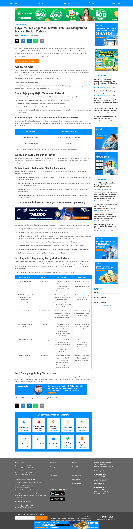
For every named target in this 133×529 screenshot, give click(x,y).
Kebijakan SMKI (76, 475)
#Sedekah (39, 398)
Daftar (119, 3)
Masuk (113, 3)
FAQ (51, 471)
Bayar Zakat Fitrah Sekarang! (26, 61)
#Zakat (17, 398)
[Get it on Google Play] (71, 493)
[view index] (116, 180)
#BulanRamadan (57, 398)
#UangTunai (48, 398)
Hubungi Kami (54, 475)
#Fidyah (23, 398)
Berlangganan (41, 518)
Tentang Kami (54, 467)
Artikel (52, 479)
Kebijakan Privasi (77, 471)
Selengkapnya (105, 305)
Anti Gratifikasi (76, 483)
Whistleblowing (76, 479)
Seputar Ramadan (21, 24)
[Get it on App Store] (71, 499)
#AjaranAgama (31, 398)
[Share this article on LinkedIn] (29, 41)
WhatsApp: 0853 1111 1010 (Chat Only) (26, 493)
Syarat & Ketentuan (77, 467)
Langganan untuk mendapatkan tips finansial (29, 515)
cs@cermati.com (27, 474)
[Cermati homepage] (106, 516)
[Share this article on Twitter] (17, 41)
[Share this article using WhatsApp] (35, 41)
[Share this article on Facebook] (23, 41)
